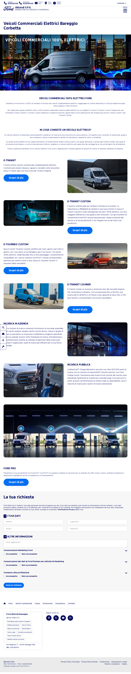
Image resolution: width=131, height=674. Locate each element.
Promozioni (48, 603)
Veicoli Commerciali (23, 603)
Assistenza (60, 603)
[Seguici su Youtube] (63, 618)
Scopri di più (16, 178)
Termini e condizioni (112, 664)
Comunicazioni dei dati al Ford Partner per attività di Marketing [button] (34, 561)
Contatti (71, 603)
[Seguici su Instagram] (70, 618)
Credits (124, 664)
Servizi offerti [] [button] (12, 617)
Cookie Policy (105, 662)
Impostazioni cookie (119, 662)
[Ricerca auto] (3, 327)
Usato (37, 603)
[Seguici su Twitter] (56, 618)
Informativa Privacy (66, 509)
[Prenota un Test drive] (3, 334)
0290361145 (12, 647)
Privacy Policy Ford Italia (70, 662)
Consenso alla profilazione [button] (16, 572)
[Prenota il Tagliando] (3, 346)
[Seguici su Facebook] (49, 618)
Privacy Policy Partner (89, 662)
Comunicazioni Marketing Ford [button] (18, 550)
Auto (10, 603)
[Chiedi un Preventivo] (3, 340)
